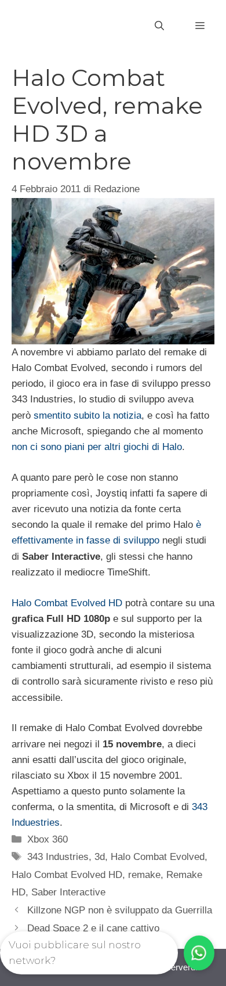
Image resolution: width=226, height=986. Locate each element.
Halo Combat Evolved (158, 856)
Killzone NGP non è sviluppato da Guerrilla (119, 910)
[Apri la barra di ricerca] (159, 26)
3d (99, 856)
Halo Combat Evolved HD (67, 603)
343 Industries (58, 856)
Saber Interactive (68, 892)
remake (144, 874)
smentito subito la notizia (87, 415)
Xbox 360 (47, 839)
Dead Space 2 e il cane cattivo (93, 928)
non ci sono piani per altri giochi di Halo (97, 446)
